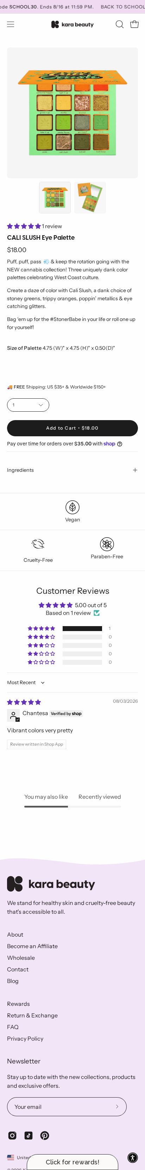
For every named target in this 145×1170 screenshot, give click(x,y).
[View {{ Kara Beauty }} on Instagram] (12, 1135)
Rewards (18, 1003)
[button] (119, 24)
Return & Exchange (32, 1015)
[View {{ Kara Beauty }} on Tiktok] (28, 1135)
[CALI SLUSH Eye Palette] (55, 197)
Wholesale (21, 957)
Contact (18, 969)
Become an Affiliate (32, 946)
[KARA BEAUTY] (72, 24)
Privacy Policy (25, 1038)
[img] (24, 702)
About (15, 934)
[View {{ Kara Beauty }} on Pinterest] (44, 1135)
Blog (13, 980)
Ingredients (20, 470)
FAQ (13, 1026)
